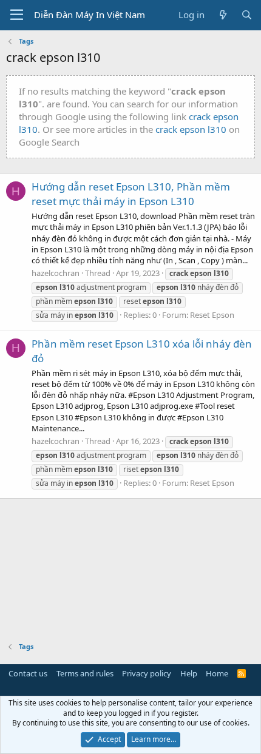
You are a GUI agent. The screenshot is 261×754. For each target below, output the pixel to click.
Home (217, 673)
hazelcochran (56, 273)
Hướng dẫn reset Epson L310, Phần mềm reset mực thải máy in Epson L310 (131, 194)
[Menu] (16, 15)
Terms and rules (85, 673)
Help (188, 673)
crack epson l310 (190, 129)
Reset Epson (212, 314)
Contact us (27, 673)
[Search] (247, 15)
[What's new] (222, 15)
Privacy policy (146, 673)
